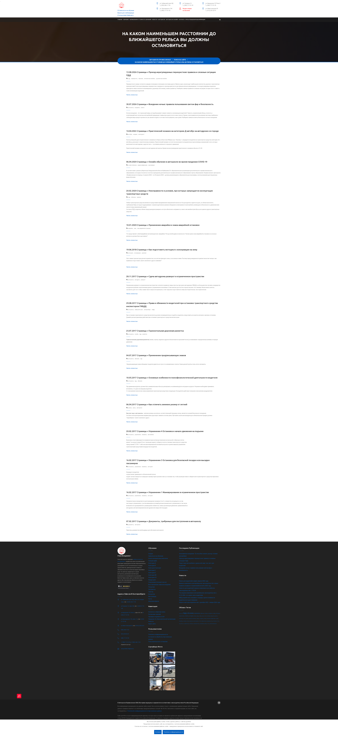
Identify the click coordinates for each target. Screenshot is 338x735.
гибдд (153, 309)
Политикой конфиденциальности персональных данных (144, 711)
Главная (120, 19)
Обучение (126, 19)
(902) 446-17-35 (165, 5)
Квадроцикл (152, 580)
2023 (218, 621)
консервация (137, 253)
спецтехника (181, 618)
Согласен (158, 732)
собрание (202, 613)
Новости (154, 19)
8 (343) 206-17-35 (131, 602)
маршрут (198, 618)
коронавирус (151, 165)
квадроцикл (208, 621)
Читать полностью (132, 95)
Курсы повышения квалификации (195, 19)
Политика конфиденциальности (158, 634)
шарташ (187, 618)
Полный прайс (152, 561)
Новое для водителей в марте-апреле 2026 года (193, 581)
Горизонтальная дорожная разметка (166, 331)
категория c (215, 621)
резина (130, 407)
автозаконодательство (213, 623)
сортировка (201, 618)
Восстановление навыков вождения (159, 584)
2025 (200, 621)
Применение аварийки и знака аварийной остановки (174, 225)
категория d (141, 134)
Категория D (152, 572)
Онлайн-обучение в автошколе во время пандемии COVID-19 (178, 162)
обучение (140, 78)
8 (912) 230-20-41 (139, 625)
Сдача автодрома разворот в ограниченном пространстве (176, 276)
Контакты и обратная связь (156, 612)
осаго (184, 618)
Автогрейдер (152, 596)
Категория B (152, 565)
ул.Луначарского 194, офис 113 (129, 619)
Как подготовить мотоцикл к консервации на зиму (173, 249)
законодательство (196, 623)
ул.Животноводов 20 (127, 625)
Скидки (150, 553)
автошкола (131, 107)
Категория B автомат (154, 568)
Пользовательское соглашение (158, 641)
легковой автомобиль (149, 78)
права (214, 613)
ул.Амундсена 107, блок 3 (128, 612)
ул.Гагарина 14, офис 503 (127, 606)
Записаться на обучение (126, 10)
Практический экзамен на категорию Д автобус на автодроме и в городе (184, 131)
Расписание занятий (154, 614)
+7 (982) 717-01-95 (125, 642)
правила (139, 197)
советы (142, 107)
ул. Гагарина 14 (187, 3)
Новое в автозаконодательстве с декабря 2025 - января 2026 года (199, 602)
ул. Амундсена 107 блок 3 (213, 3)
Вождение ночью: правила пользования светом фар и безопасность (181, 104)
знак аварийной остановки (144, 228)
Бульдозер (151, 594)
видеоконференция (142, 165)
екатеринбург (147, 309)
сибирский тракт (139, 309)
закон (188, 621)
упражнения (138, 434)
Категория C (152, 570)
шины (134, 407)
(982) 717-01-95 (211, 5)
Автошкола (161, 19)
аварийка (130, 228)
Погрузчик (151, 587)
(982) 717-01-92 (188, 5)
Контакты (181, 19)
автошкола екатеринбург (192, 618)
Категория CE (152, 577)
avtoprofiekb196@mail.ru (126, 15)
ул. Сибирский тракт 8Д (166, 3)
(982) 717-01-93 (165, 10)
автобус (130, 134)
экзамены (144, 434)
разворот (143, 279)
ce (183, 623)
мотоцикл (130, 253)
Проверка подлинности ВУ (156, 616)
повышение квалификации (211, 618)
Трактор (150, 592)
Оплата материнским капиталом (158, 558)
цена (180, 623)
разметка (144, 334)
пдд (129, 78)
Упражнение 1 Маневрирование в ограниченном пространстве (179, 492)
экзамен (135, 134)
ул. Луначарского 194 (166, 8)
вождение (137, 107)
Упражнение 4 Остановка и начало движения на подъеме (176, 431)
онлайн (136, 334)
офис (182, 623)
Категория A (152, 563)
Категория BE (152, 575)
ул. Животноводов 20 (212, 8)
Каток (150, 599)
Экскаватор (152, 589)
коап (211, 621)
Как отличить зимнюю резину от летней (168, 404)
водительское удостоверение (193, 621)
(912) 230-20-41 (211, 10)
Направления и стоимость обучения (140, 19)
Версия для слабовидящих (126, 13)
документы (131, 524)
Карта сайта (152, 624)
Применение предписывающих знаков (167, 355)
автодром (137, 279)
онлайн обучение (132, 165)
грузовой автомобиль (161, 78)
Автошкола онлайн (172, 19)
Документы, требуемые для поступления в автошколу (175, 521)
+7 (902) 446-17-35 (135, 642)
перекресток (134, 78)
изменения (197, 613)
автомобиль (151, 434)
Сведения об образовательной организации (161, 619)
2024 (208, 623)
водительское (187, 623)
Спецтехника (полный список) (157, 582)
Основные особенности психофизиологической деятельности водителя (183, 378)
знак (135, 228)
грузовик (216, 618)
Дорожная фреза (153, 601)
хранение (144, 253)
